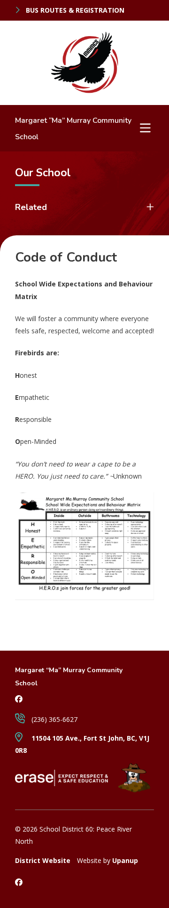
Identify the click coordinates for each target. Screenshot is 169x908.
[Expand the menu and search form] (145, 128)
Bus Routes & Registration (74, 10)
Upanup (125, 860)
